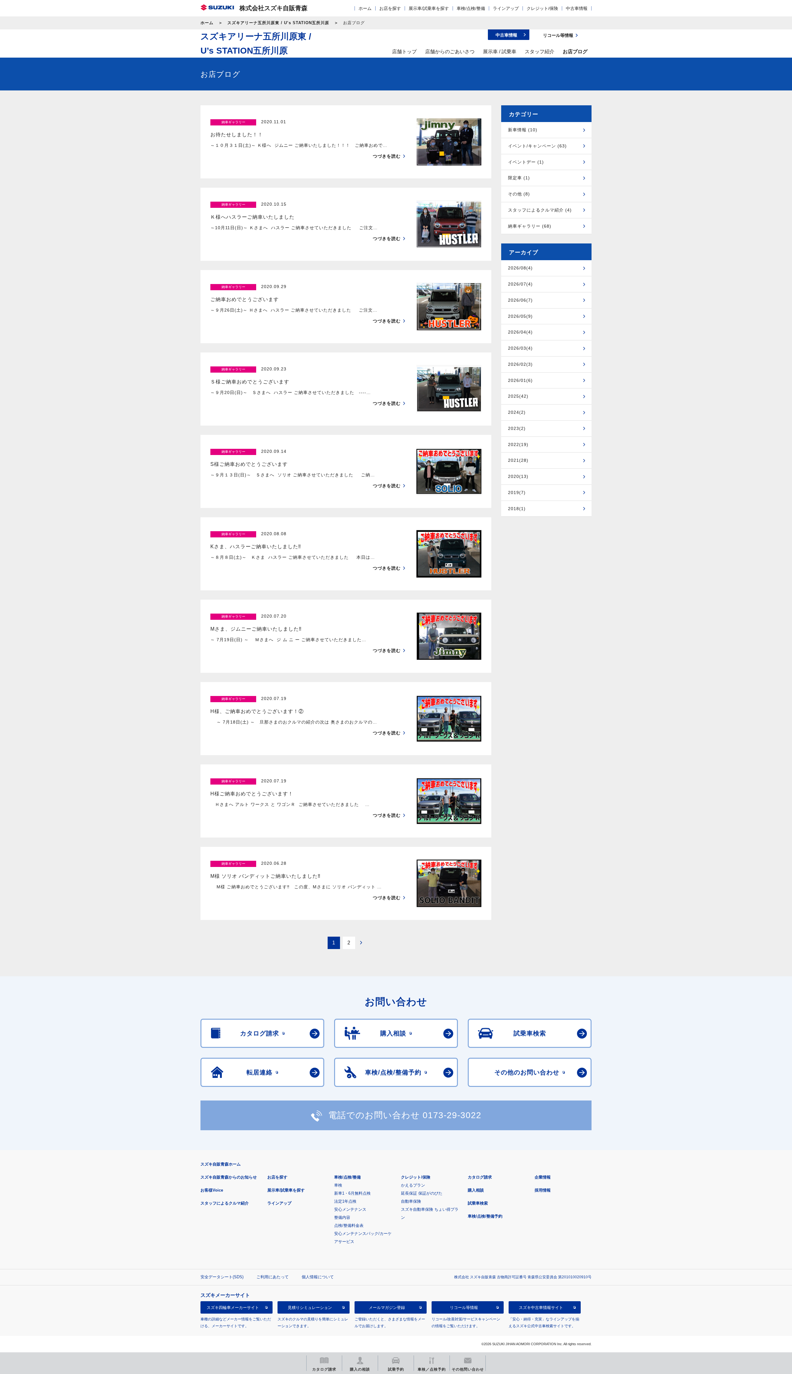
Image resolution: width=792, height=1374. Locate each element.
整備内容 (342, 1217)
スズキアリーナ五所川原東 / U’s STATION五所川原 (278, 22)
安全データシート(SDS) (221, 1277)
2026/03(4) (520, 348)
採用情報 (543, 1190)
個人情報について (318, 1277)
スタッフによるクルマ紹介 (224, 1203)
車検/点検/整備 (471, 8)
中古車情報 (577, 8)
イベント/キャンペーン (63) (537, 145)
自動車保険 (411, 1201)
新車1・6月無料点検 (352, 1193)
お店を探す (390, 8)
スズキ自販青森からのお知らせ (228, 1177)
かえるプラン (413, 1185)
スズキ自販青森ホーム (220, 1164)
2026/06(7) (520, 300)
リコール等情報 (464, 1307)
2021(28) (518, 460)
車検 (338, 1185)
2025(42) (518, 396)
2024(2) (517, 412)
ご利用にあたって (272, 1277)
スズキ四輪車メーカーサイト (233, 1307)
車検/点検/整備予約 (485, 1216)
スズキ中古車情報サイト (541, 1307)
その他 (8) (519, 193)
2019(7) (517, 492)
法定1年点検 (345, 1201)
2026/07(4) (520, 284)
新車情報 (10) (522, 129)
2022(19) (518, 444)
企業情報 (543, 1177)
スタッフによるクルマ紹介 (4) (540, 210)
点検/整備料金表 (349, 1225)
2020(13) (518, 476)
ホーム (365, 8)
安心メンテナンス (350, 1209)
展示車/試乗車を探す (429, 8)
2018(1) (517, 508)
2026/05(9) (520, 316)
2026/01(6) (520, 380)
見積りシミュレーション (310, 1307)
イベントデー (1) (526, 162)
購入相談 (476, 1190)
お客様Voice (211, 1190)
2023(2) (517, 428)
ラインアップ (506, 8)
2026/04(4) (520, 332)
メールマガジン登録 (387, 1307)
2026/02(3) (520, 364)
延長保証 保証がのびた (421, 1193)
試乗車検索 (478, 1203)
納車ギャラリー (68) (529, 226)
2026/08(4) (520, 267)
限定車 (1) (519, 177)
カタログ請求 (480, 1177)
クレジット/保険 (542, 8)
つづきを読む (387, 156)
